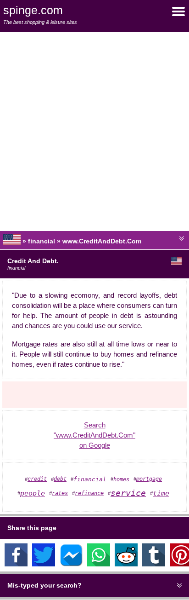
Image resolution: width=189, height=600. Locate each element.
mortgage (149, 479)
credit (37, 478)
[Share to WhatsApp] (98, 564)
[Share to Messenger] (71, 564)
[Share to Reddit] (126, 564)
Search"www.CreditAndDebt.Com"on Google (94, 435)
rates (60, 493)
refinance (89, 493)
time (161, 493)
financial (89, 479)
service (128, 493)
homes (121, 479)
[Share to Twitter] (43, 564)
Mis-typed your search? (44, 585)
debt (60, 479)
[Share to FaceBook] (16, 564)
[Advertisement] (94, 131)
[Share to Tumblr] (153, 564)
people (32, 493)
